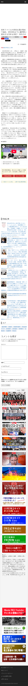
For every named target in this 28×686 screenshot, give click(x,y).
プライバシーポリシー (7, 673)
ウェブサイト (4, 372)
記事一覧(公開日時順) (20, 181)
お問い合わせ (4, 679)
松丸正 (14, 330)
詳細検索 (18, 390)
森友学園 (4, 326)
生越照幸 (8, 330)
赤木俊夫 (15, 328)
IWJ (2, 2)
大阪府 (21, 37)
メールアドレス (5, 366)
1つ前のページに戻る (8, 181)
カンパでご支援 (20, 176)
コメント (3, 344)
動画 (6, 38)
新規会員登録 (7, 176)
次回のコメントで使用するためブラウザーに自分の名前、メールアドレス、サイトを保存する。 (13, 380)
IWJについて (4, 670)
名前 (2, 362)
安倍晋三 (21, 328)
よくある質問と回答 (6, 676)
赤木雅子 (8, 328)
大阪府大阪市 (16, 326)
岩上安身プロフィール (7, 667)
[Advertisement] (14, 14)
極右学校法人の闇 (8, 47)
